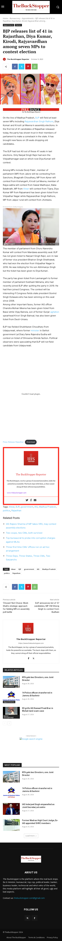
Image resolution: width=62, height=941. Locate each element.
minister (35, 330)
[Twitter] (21, 66)
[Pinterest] (28, 66)
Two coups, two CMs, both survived (24, 532)
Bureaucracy (15, 18)
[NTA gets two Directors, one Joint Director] (11, 682)
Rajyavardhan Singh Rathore (39, 121)
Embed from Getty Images (13, 207)
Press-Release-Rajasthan (13, 442)
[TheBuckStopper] (31, 7)
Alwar (26, 188)
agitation (54, 312)
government (27, 506)
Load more (30, 836)
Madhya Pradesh (47, 506)
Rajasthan (16, 510)
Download (31, 442)
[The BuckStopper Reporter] (5, 59)
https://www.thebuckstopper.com (31, 643)
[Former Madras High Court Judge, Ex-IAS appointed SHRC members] (11, 825)
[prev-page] (4, 723)
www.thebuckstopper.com (16, 492)
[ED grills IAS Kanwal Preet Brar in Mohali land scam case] (11, 713)
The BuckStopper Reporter (18, 59)
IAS (36, 506)
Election (18, 25)
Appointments (28, 18)
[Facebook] (15, 66)
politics (6, 510)
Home (5, 18)
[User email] (35, 500)
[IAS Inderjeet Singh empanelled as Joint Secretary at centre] (11, 809)
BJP (37, 117)
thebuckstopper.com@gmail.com (29, 898)
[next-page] (9, 723)
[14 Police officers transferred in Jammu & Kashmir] (11, 697)
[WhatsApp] (35, 66)
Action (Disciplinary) (9, 716)
